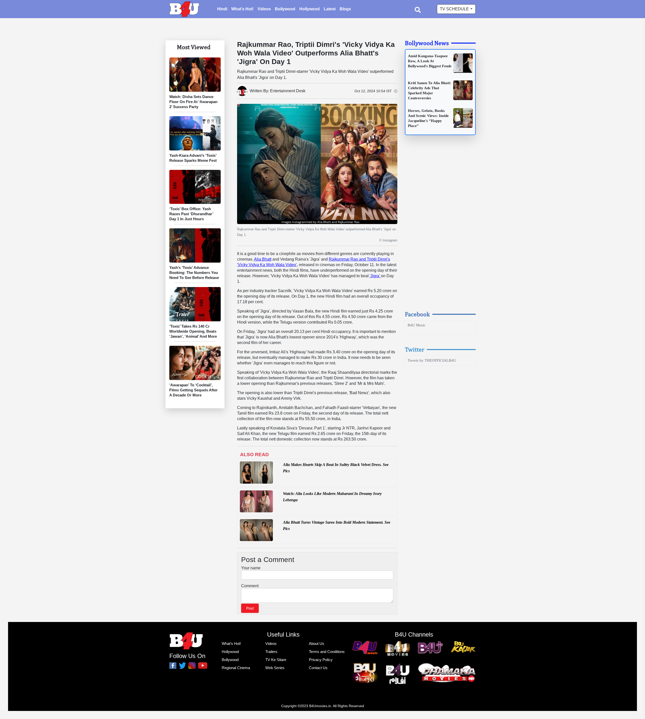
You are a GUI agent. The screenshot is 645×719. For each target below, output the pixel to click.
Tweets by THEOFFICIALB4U (432, 360)
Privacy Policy (321, 660)
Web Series (274, 668)
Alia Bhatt (262, 259)
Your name (251, 568)
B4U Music (417, 325)
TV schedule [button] (455, 9)
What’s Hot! (231, 643)
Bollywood (285, 9)
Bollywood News (427, 42)
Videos (264, 9)
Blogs (345, 9)
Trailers (271, 651)
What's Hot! (242, 9)
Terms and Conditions (327, 651)
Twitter (414, 349)
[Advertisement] (440, 227)
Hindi (222, 9)
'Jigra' (375, 276)
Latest (330, 9)
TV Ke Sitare (275, 660)
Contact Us (318, 668)
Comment (250, 586)
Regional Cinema (236, 668)
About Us (316, 643)
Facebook (417, 314)
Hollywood (309, 9)
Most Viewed (193, 46)
